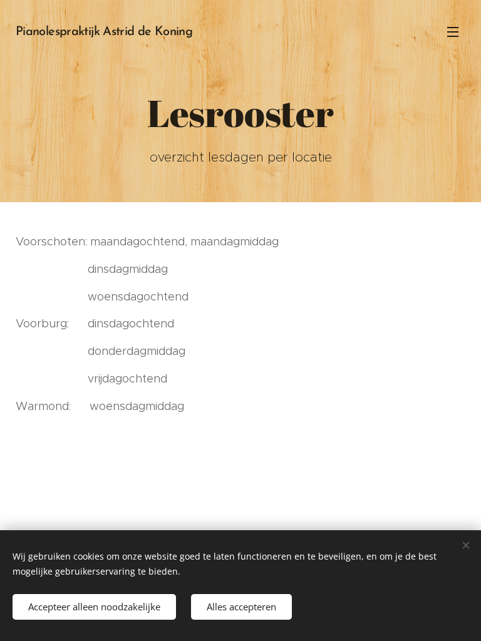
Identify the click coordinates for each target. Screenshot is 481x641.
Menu (452, 31)
